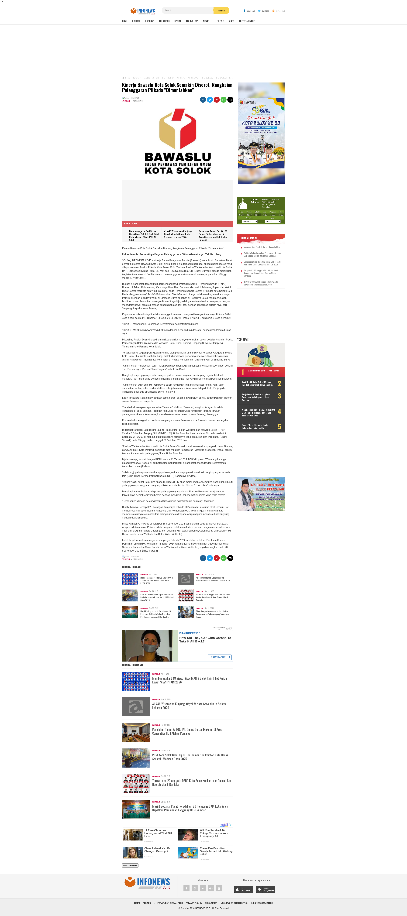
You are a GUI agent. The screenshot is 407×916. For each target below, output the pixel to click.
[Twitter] (203, 888)
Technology (192, 21)
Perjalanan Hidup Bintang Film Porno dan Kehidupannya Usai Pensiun (256, 397)
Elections (164, 21)
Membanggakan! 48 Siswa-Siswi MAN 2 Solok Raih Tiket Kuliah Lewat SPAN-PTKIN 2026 (156, 580)
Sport (177, 21)
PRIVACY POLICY (194, 903)
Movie (206, 21)
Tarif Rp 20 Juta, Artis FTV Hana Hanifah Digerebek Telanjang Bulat (258, 383)
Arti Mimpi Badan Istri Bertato (263, 370)
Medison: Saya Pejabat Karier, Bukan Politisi (262, 247)
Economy (149, 21)
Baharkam (126, 101)
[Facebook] (186, 888)
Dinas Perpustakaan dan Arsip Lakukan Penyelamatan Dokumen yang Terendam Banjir (212, 614)
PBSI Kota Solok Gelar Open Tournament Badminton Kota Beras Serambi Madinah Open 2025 (157, 597)
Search (221, 10)
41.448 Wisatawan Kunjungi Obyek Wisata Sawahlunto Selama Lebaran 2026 (178, 234)
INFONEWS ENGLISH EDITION (234, 903)
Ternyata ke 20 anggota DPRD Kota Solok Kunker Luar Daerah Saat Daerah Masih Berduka (213, 597)
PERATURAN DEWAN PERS (170, 903)
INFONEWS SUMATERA (262, 903)
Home (125, 21)
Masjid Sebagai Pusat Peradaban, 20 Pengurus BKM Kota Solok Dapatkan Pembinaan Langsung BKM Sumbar (155, 614)
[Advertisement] (203, 50)
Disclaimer (211, 903)
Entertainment (247, 21)
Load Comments (130, 865)
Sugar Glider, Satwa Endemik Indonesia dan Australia (255, 426)
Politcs (136, 21)
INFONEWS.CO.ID (202, 908)
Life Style (219, 21)
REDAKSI (147, 903)
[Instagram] (195, 888)
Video (231, 21)
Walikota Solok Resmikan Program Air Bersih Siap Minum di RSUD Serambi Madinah (262, 254)
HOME (137, 903)
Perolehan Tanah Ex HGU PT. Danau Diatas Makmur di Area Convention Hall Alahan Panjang (187, 731)
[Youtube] (219, 888)
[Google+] (211, 888)
